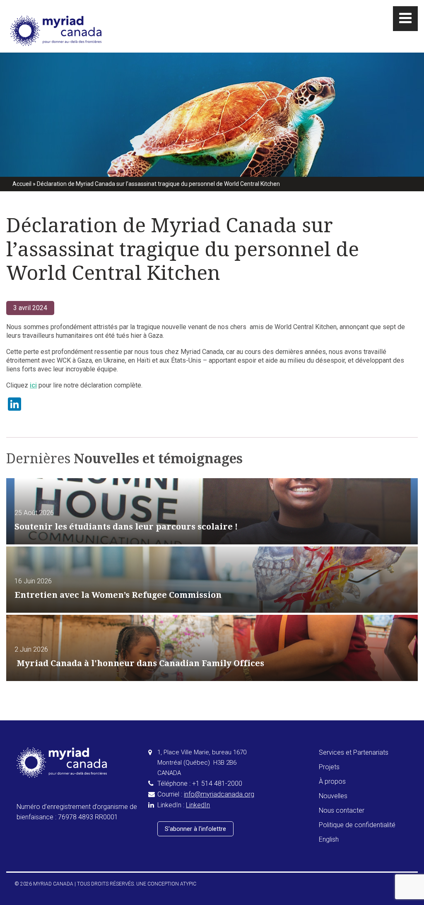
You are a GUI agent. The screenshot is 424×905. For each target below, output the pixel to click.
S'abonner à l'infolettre (195, 829)
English (329, 839)
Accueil (21, 184)
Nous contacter (341, 810)
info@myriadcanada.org (219, 794)
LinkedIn (198, 805)
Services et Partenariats (353, 752)
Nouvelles (333, 796)
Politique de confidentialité (357, 825)
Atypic (188, 884)
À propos (332, 781)
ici (33, 385)
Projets (329, 767)
